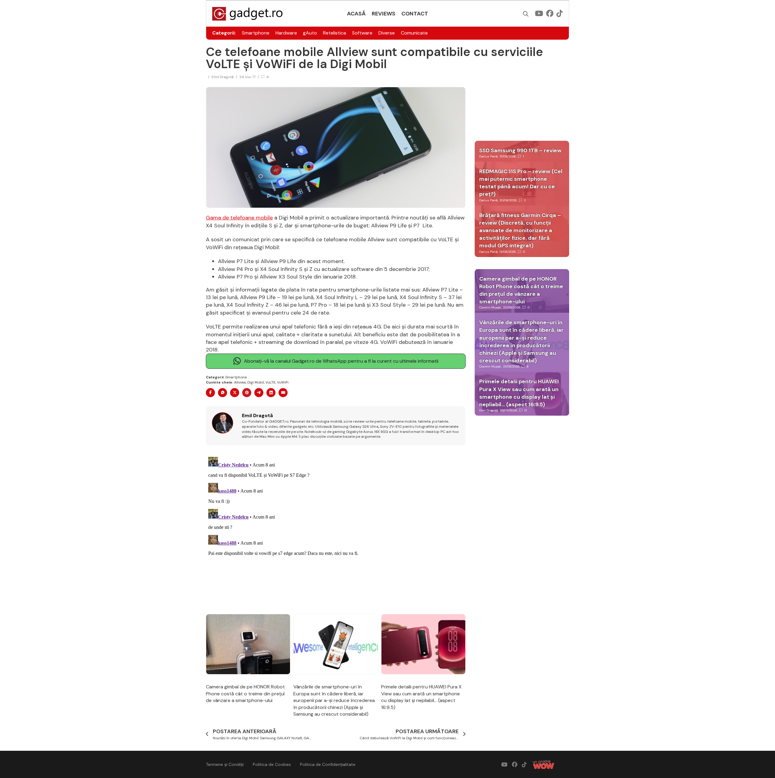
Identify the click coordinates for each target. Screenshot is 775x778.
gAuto (310, 33)
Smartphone (255, 33)
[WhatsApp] (222, 392)
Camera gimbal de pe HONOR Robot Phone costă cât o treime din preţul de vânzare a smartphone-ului (245, 694)
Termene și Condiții (225, 764)
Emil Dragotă (223, 76)
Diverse (386, 33)
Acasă (356, 13)
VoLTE (270, 382)
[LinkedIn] (270, 392)
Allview (240, 382)
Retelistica (334, 33)
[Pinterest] (246, 392)
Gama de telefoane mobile (239, 217)
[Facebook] (210, 392)
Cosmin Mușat (490, 307)
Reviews (383, 13)
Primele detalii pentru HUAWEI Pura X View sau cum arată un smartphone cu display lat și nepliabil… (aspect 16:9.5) (421, 697)
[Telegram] (258, 392)
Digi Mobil (255, 382)
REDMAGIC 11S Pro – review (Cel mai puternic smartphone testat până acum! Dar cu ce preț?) (520, 183)
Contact (414, 13)
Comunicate (414, 33)
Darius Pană (488, 156)
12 (525, 410)
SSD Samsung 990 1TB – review (520, 150)
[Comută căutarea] (526, 14)
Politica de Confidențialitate (327, 764)
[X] (234, 392)
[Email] (283, 392)
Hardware (286, 33)
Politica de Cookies (272, 764)
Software (362, 33)
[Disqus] (336, 530)
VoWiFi (283, 382)
